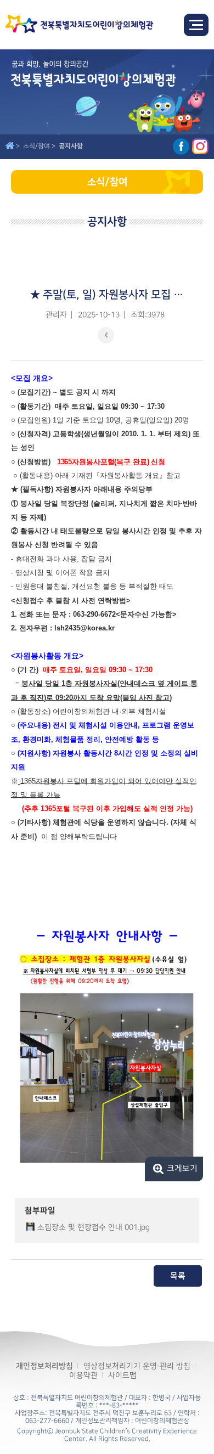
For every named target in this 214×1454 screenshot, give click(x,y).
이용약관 (83, 1375)
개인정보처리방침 (44, 1366)
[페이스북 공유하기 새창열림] (181, 146)
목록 (177, 1276)
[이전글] (106, 335)
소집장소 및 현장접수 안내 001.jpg (93, 1227)
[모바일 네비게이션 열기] (196, 25)
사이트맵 (122, 1375)
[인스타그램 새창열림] (200, 146)
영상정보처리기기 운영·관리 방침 (136, 1366)
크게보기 (182, 1168)
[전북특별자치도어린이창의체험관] (79, 24)
